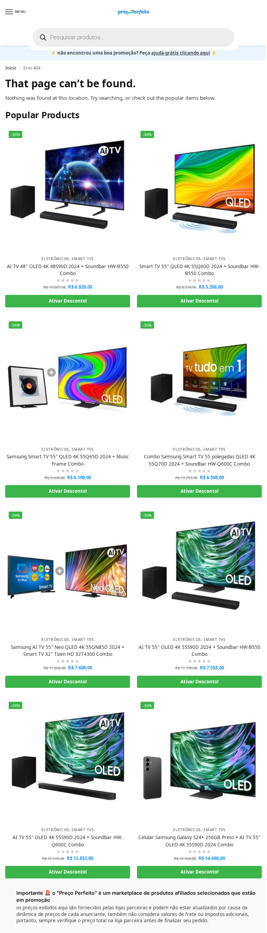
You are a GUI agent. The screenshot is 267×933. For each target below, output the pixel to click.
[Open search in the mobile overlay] (133, 37)
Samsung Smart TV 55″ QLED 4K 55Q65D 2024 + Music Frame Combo (68, 460)
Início (10, 68)
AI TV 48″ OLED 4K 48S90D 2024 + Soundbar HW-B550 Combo (68, 269)
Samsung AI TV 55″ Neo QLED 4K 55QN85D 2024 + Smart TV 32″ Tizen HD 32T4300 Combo (67, 650)
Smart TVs (83, 258)
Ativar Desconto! (68, 301)
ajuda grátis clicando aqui (180, 53)
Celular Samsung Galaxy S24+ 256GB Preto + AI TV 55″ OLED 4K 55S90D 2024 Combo (199, 840)
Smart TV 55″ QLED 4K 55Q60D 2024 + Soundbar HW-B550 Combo (199, 269)
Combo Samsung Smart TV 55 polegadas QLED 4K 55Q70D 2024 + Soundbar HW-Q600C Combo (199, 460)
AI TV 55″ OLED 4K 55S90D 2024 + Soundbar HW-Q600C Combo (68, 840)
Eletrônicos (55, 258)
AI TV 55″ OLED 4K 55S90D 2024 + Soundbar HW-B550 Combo (199, 650)
